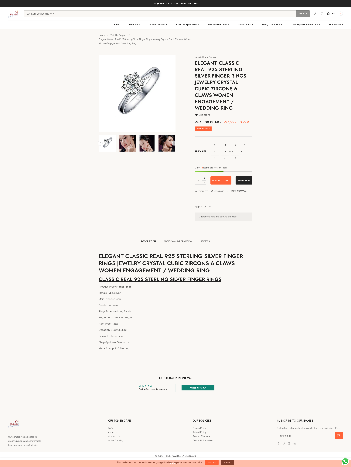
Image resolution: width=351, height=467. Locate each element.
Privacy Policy (199, 428)
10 (234, 145)
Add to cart (175, 463)
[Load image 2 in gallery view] (127, 143)
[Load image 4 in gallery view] (167, 143)
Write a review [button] (198, 387)
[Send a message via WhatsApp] (345, 461)
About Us (113, 432)
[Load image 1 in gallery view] (107, 143)
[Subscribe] (339, 435)
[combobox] (167, 13)
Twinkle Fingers (118, 35)
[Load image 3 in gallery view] (147, 143)
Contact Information (203, 440)
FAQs (111, 428)
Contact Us (114, 436)
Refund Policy (199, 432)
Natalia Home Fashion (206, 57)
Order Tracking (115, 440)
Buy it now (244, 180)
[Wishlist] (322, 13)
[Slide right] (174, 143)
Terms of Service (201, 436)
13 (225, 145)
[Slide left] (100, 143)
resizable (228, 151)
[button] (134, 24)
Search (302, 13)
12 (235, 157)
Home (102, 35)
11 (215, 157)
